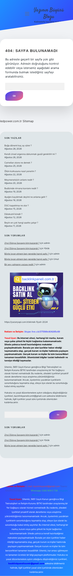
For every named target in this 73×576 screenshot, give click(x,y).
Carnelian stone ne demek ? (18, 162)
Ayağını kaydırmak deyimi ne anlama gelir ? (25, 197)
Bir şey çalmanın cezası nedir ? (19, 264)
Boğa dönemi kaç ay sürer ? (18, 145)
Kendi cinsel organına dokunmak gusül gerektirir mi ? (30, 154)
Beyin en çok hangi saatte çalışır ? (21, 222)
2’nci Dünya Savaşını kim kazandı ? (21, 243)
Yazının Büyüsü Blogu (49, 13)
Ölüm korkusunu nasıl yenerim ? (20, 171)
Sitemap (28, 121)
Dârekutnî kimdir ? (13, 214)
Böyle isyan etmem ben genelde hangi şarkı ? (26, 253)
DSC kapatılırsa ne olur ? (16, 205)
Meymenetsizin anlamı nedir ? (19, 179)
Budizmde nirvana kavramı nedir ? (21, 188)
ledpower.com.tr (11, 121)
